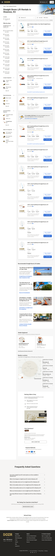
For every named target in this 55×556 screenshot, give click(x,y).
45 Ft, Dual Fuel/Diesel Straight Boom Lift (37, 58)
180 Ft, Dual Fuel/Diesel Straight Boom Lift (37, 242)
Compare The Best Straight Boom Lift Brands (25, 325)
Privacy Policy (41, 550)
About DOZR (17, 535)
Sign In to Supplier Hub (46, 535)
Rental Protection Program (32, 540)
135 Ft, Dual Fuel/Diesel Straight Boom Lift (37, 204)
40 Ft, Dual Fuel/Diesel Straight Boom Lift (37, 41)
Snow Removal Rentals (31, 537)
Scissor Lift (41, 344)
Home (4, 6)
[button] (8, 27)
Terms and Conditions (33, 550)
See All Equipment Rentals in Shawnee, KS (25, 351)
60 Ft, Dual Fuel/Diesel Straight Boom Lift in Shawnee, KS (38, 76)
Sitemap (46, 550)
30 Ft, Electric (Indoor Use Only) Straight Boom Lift (38, 24)
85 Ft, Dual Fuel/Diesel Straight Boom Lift (37, 149)
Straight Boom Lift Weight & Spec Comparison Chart (25, 277)
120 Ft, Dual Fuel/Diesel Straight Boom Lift (37, 166)
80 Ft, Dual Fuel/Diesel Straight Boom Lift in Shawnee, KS (38, 126)
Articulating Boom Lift (24, 344)
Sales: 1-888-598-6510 (7, 539)
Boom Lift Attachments (24, 292)
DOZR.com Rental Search (31, 535)
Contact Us (17, 546)
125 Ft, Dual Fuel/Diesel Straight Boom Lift (37, 183)
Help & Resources (18, 537)
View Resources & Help (28, 506)
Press (16, 540)
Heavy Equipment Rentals (11, 6)
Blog (16, 544)
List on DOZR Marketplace (47, 537)
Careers (16, 542)
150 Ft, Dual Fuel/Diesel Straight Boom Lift (37, 221)
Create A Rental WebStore (47, 540)
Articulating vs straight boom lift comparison (25, 308)
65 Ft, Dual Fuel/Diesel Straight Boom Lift (37, 97)
